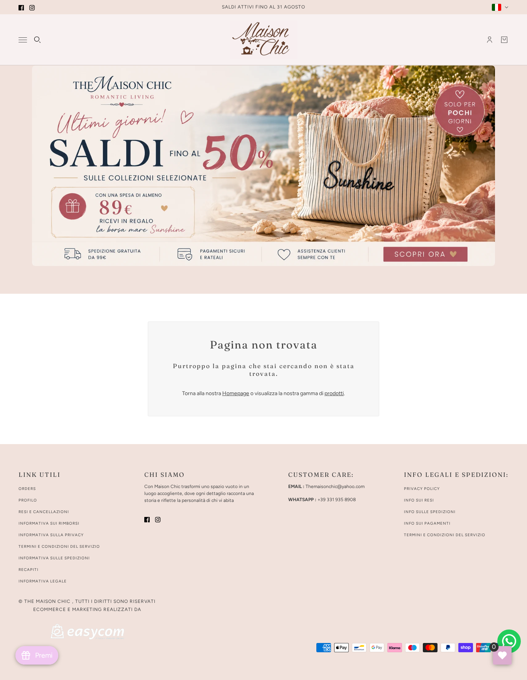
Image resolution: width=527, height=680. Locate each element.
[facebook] (21, 7)
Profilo (28, 500)
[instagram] (32, 7)
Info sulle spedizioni (430, 511)
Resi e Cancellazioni (44, 511)
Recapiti (29, 569)
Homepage (235, 393)
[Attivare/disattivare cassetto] (23, 39)
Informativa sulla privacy (51, 534)
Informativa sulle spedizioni (54, 557)
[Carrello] (504, 39)
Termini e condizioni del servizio (59, 546)
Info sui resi (419, 500)
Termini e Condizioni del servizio (444, 534)
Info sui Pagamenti (427, 523)
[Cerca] (37, 39)
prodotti (334, 393)
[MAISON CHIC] (263, 39)
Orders (27, 488)
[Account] (489, 39)
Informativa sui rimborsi (49, 523)
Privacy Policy (422, 488)
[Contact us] (509, 641)
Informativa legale (43, 581)
